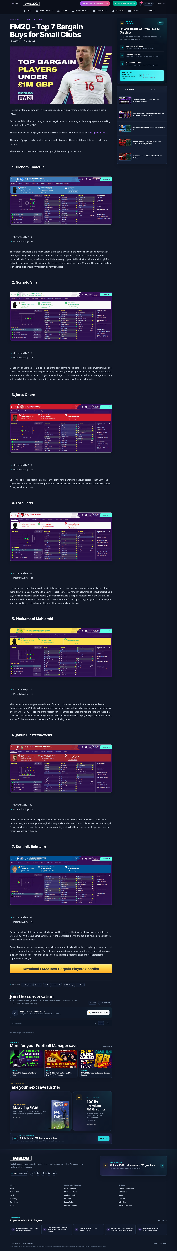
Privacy (156, 1243)
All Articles (123, 1192)
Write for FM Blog (125, 1205)
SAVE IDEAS (119, 11)
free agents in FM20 (97, 132)
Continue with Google (100, 1013)
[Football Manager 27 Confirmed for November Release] (125, 100)
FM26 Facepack (70, 1188)
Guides (12, 1205)
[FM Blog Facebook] (43, 1173)
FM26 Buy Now (125, 3)
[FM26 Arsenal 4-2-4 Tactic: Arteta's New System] (125, 157)
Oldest (107, 1023)
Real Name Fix (70, 1195)
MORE (150, 11)
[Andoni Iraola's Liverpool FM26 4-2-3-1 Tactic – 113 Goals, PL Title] (125, 142)
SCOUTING (100, 11)
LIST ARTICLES (38, 19)
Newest (101, 1023)
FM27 (29, 11)
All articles (106, 1046)
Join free (102, 1139)
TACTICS (64, 11)
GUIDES (135, 11)
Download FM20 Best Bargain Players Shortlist (61, 969)
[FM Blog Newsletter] (54, 1173)
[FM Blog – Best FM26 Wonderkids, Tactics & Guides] (31, 3)
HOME (12, 19)
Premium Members (95, 3)
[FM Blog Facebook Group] (38, 1173)
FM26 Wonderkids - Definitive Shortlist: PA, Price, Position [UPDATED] (148, 114)
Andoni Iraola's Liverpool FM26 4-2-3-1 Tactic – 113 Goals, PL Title (147, 143)
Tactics (12, 1195)
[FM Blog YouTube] (48, 1173)
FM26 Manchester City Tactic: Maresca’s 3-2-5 (149, 128)
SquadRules (68, 1202)
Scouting (13, 1198)
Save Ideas (14, 1202)
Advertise (122, 1202)
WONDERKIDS (45, 11)
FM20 (28, 19)
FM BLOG (20, 19)
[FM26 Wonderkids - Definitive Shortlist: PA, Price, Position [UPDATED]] (125, 114)
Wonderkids (14, 1192)
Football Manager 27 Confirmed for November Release (146, 100)
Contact (122, 1198)
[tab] (129, 89)
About (121, 1195)
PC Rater (67, 1198)
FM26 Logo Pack (70, 1192)
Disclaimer (163, 1243)
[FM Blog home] (53, 1158)
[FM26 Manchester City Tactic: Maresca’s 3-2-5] (125, 128)
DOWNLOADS (80, 11)
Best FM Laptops (70, 1205)
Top (95, 1023)
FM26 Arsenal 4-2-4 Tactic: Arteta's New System (147, 157)
